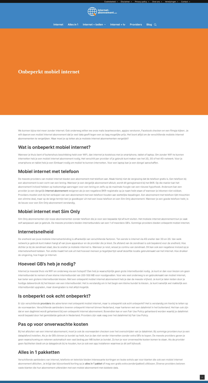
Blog (149, 24)
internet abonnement (56, 190)
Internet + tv (117, 24)
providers (46, 303)
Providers (136, 24)
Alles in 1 (73, 24)
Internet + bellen (93, 24)
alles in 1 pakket (93, 363)
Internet (58, 24)
